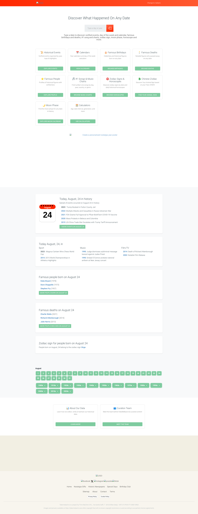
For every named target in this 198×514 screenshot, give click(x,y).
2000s (40, 391)
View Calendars (82, 68)
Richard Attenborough (50, 318)
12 (96, 373)
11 (91, 373)
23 (154, 373)
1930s (79, 385)
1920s (66, 385)
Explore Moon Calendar (50, 121)
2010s (53, 391)
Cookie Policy (105, 496)
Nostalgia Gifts (80, 487)
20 (138, 373)
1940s (91, 385)
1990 (84, 251)
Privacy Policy (92, 496)
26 (43, 378)
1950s (104, 385)
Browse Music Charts (83, 95)
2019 (63, 222)
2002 (125, 255)
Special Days (112, 487)
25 (38, 378)
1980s (142, 385)
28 (54, 378)
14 (106, 373)
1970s (129, 385)
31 (70, 378)
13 (101, 373)
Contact (103, 491)
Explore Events (50, 68)
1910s (53, 385)
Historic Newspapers (96, 487)
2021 (63, 215)
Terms (112, 491)
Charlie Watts (46, 314)
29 (59, 378)
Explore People (50, 95)
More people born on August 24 (53, 293)
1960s (117, 385)
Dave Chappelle (47, 285)
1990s (155, 385)
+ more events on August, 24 (72, 227)
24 (159, 373)
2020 (63, 218)
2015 (43, 258)
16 (117, 373)
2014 (125, 251)
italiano (158, 3)
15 (112, 373)
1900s (40, 385)
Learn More (75, 424)
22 (149, 373)
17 (122, 373)
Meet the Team (123, 424)
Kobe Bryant (46, 281)
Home (69, 487)
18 (128, 373)
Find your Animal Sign (147, 95)
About (94, 491)
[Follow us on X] (92, 481)
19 (133, 373)
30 (64, 378)
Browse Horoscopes (115, 95)
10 (85, 373)
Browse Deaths (147, 68)
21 (143, 373)
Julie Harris (45, 322)
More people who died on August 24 (55, 326)
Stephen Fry (46, 288)
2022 (63, 211)
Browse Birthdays (115, 68)
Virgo (83, 347)
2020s (66, 391)
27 (49, 378)
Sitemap (86, 491)
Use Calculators (83, 121)
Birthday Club (125, 487)
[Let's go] (109, 28)
